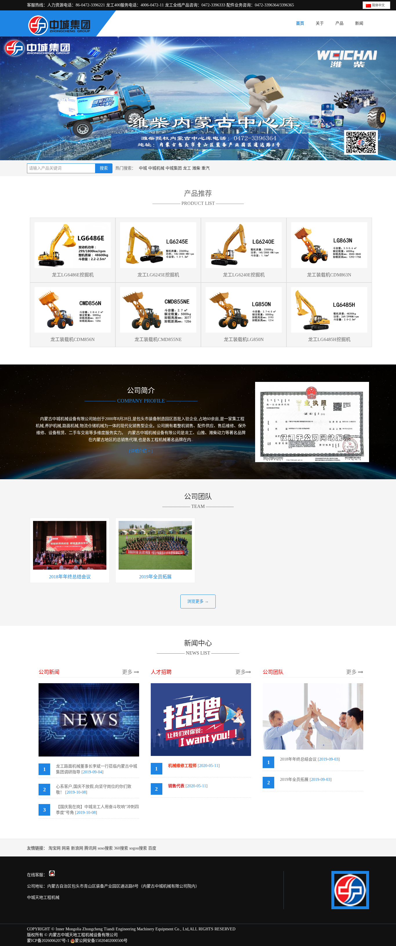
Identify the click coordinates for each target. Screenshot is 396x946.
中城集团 (174, 168)
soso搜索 (105, 848)
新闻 (359, 23)
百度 (152, 848)
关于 (320, 23)
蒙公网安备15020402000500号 (101, 940)
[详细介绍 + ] (141, 451)
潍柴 (196, 168)
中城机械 (156, 168)
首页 (300, 23)
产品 (339, 23)
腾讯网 (90, 848)
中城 (143, 168)
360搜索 (121, 848)
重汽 (205, 168)
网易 (66, 848)
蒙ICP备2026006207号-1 (48, 940)
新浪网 (77, 848)
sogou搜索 (138, 848)
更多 (128, 672)
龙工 (187, 168)
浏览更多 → (198, 601)
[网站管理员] (51, 875)
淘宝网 (54, 848)
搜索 (104, 168)
